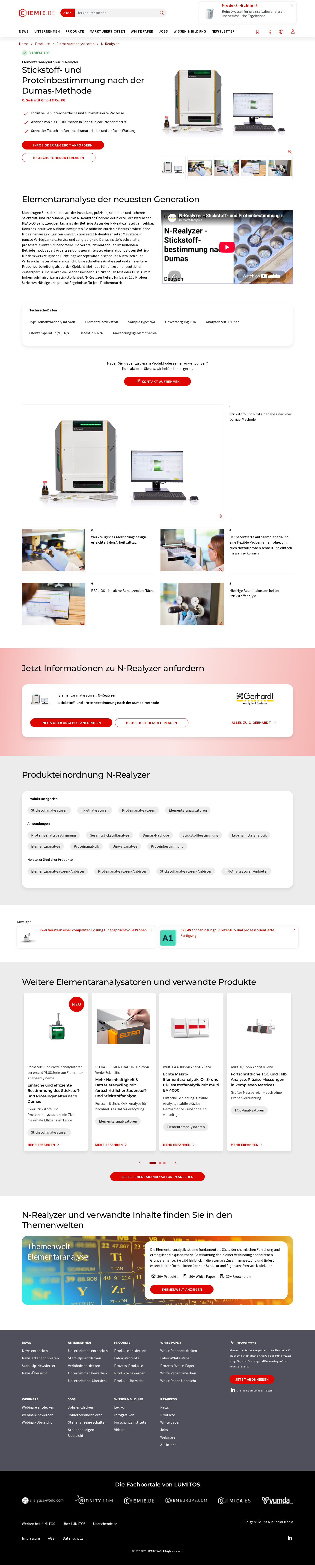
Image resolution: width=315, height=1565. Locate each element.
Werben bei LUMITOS (38, 1523)
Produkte (167, 1415)
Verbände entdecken (84, 1365)
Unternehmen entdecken (88, 1350)
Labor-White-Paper (175, 1358)
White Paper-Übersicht (178, 1380)
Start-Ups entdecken (84, 1358)
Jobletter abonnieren (85, 1415)
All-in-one (168, 1444)
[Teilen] (269, 32)
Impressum (31, 1538)
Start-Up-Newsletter (38, 1365)
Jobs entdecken (80, 1407)
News (164, 1407)
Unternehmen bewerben (87, 1373)
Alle (66, 13)
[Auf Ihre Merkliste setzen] (257, 32)
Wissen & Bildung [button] (190, 31)
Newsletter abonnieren (40, 1358)
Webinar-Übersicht (37, 1422)
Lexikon (120, 1407)
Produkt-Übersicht (129, 1380)
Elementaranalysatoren (41, 62)
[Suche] (161, 13)
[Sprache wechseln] (281, 32)
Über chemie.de (105, 1523)
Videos (119, 1429)
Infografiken (124, 1415)
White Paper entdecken (178, 1350)
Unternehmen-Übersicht (87, 1380)
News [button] (24, 31)
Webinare (167, 1437)
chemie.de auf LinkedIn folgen (254, 1390)
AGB (51, 1538)
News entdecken (35, 1350)
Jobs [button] (163, 31)
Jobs (164, 1429)
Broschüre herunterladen (58, 157)
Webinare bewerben (37, 1415)
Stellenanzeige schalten (87, 1422)
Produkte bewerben (129, 1373)
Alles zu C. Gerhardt (252, 722)
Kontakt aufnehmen (161, 381)
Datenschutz (73, 1538)
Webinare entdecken (38, 1407)
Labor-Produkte (127, 1358)
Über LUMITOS (74, 1523)
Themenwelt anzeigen (181, 1289)
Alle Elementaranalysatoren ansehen (158, 1176)
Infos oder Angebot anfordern (63, 145)
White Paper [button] (142, 31)
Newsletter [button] (223, 31)
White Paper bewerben (178, 1373)
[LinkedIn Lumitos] (290, 1538)
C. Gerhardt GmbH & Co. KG (43, 100)
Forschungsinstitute (130, 1422)
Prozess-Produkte (128, 1365)
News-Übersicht (34, 1373)
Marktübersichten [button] (107, 31)
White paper (170, 1422)
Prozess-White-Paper (177, 1365)
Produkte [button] (74, 31)
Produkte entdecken (130, 1350)
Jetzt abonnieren (252, 1379)
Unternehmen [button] (47, 31)
